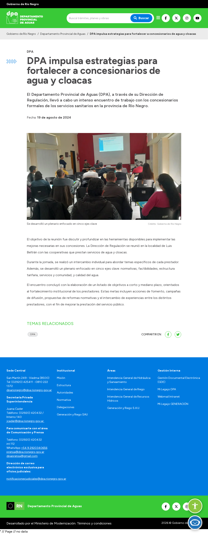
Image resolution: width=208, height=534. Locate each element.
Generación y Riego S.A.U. (123, 408)
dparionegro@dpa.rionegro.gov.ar (29, 390)
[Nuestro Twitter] (176, 18)
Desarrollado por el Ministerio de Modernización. (41, 523)
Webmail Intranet (169, 396)
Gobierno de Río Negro (21, 34)
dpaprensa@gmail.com (22, 456)
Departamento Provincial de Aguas (63, 34)
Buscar (144, 18)
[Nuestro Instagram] (187, 18)
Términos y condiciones (94, 523)
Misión (61, 378)
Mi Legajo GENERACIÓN (173, 404)
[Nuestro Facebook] (166, 18)
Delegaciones (65, 407)
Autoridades (65, 392)
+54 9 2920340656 (34, 448)
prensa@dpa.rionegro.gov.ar (25, 452)
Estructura (64, 385)
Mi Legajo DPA (167, 389)
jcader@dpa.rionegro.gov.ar (25, 421)
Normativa (64, 400)
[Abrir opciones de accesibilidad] (195, 506)
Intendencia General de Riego (126, 389)
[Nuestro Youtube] (197, 18)
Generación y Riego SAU (72, 414)
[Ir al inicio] (35, 18)
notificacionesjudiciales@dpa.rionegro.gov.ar (36, 479)
